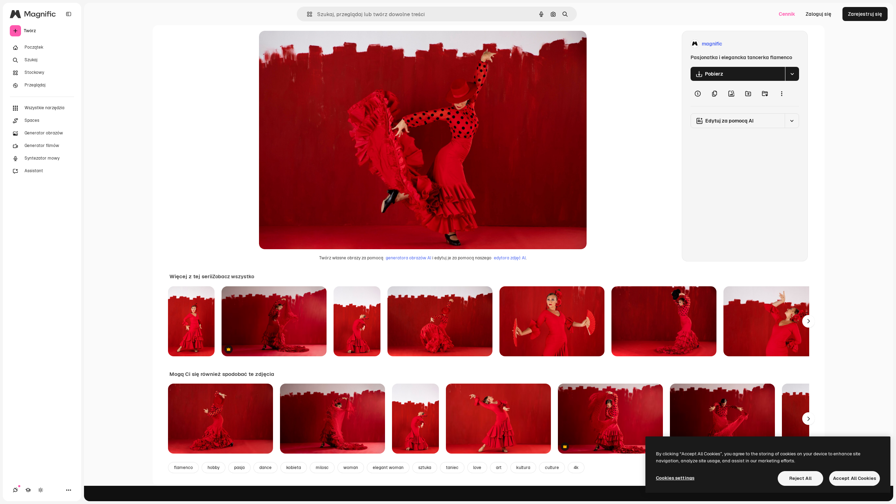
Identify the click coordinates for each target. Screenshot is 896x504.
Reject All (800, 478)
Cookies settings (675, 478)
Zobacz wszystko (233, 276)
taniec (452, 467)
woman (350, 467)
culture (552, 467)
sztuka (424, 467)
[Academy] (28, 490)
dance (265, 467)
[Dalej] (808, 321)
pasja (239, 467)
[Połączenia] (15, 490)
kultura (523, 467)
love (477, 467)
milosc (322, 467)
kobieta (293, 467)
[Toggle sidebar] (68, 14)
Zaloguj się (818, 14)
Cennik (787, 14)
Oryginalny (307, 44)
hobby (213, 467)
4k (576, 467)
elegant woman (388, 467)
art (499, 467)
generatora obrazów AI (408, 258)
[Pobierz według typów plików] (792, 74)
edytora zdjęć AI (510, 258)
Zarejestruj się (865, 14)
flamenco (183, 467)
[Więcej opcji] (782, 93)
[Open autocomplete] (306, 14)
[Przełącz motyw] (40, 490)
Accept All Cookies (854, 478)
